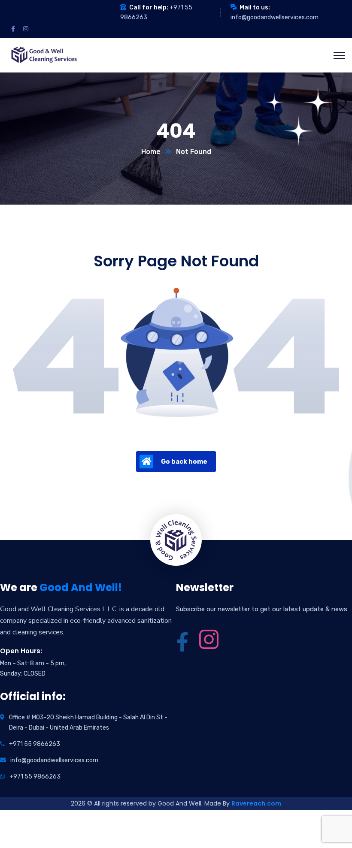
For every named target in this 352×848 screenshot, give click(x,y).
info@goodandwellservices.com (275, 17)
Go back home (184, 461)
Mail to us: (255, 7)
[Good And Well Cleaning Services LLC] (43, 55)
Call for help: (148, 7)
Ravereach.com (256, 803)
